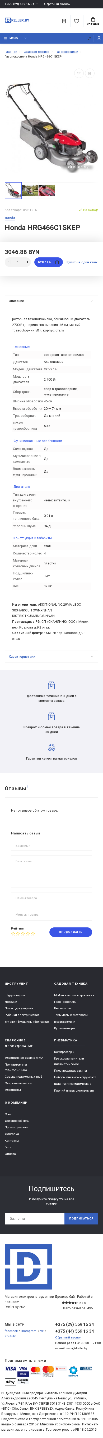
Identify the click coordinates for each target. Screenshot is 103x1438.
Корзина (93, 24)
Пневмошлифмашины (70, 1070)
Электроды (13, 1090)
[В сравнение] (90, 73)
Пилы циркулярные (19, 1008)
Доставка (12, 1134)
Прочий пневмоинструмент (74, 1090)
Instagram (28, 1331)
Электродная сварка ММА (24, 1058)
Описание (16, 301)
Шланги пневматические (72, 1084)
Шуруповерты (15, 995)
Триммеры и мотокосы (71, 1015)
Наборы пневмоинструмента (75, 1077)
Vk (42, 1331)
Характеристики (22, 656)
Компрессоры (64, 1052)
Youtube (10, 1336)
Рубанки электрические (22, 1015)
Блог (8, 1147)
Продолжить (70, 932)
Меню (14, 38)
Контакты (12, 1141)
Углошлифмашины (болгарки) (27, 1022)
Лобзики (11, 1002)
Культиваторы (64, 1028)
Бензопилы (62, 1008)
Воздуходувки (64, 1022)
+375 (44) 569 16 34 (74, 1331)
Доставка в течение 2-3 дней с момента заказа (52, 698)
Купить (44, 262)
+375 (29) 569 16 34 (19, 4)
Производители (16, 1127)
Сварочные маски (18, 1083)
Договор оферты (17, 1121)
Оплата (10, 1154)
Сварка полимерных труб (23, 1076)
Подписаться (81, 1218)
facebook (11, 1331)
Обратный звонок (57, 4)
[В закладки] (79, 73)
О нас (9, 1114)
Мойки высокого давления (74, 995)
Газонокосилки (65, 1002)
